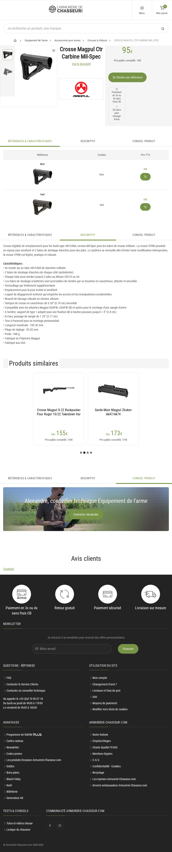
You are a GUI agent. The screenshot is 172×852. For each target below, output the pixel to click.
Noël (9, 785)
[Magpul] (81, 89)
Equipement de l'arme (36, 40)
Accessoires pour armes (68, 40)
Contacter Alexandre (86, 514)
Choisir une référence (128, 77)
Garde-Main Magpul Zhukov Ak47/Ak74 (113, 412)
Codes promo (14, 753)
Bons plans (13, 772)
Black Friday (14, 779)
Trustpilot (8, 569)
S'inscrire (128, 649)
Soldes (10, 766)
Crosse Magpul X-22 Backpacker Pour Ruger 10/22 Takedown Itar (59, 412)
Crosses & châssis (97, 40)
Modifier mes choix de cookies (110, 709)
